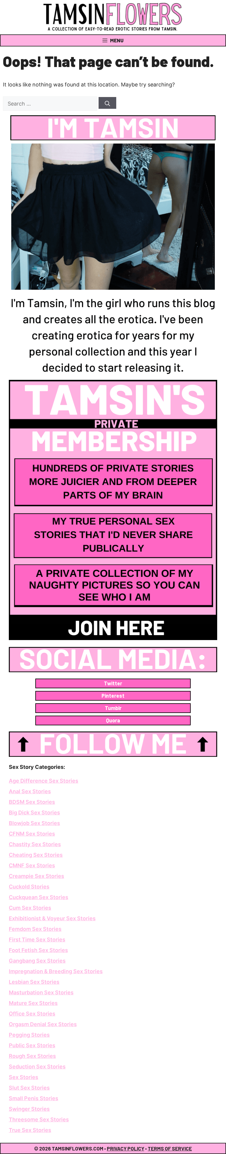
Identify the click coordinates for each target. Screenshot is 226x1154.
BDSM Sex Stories (32, 802)
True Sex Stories (30, 1130)
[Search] (107, 103)
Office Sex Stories (32, 1014)
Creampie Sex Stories (36, 876)
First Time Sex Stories (37, 939)
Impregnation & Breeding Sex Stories (56, 971)
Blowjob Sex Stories (34, 823)
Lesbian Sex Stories (34, 982)
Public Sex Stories (32, 1045)
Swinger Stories (29, 1109)
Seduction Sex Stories (37, 1066)
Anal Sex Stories (30, 791)
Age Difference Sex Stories (43, 781)
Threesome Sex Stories (39, 1119)
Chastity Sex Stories (35, 844)
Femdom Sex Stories (35, 929)
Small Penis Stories (33, 1098)
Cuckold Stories (29, 887)
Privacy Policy (125, 1148)
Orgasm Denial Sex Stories (43, 1024)
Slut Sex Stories (29, 1088)
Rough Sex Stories (32, 1056)
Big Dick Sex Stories (34, 812)
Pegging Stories (29, 1035)
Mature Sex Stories (33, 1003)
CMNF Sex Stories (32, 865)
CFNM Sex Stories (32, 834)
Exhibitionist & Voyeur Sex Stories (52, 918)
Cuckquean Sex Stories (38, 897)
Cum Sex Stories (30, 908)
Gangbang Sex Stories (37, 961)
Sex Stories (23, 1077)
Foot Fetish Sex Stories (38, 950)
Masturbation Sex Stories (41, 992)
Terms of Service (170, 1148)
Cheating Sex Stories (36, 855)
